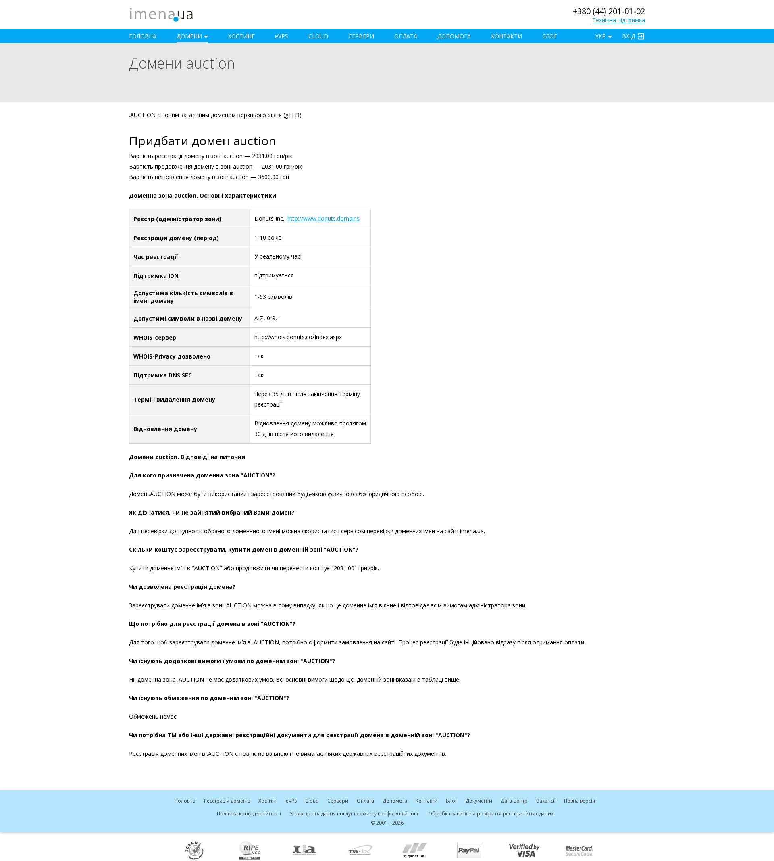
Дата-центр (514, 800)
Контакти (506, 36)
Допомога (454, 36)
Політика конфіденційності (249, 813)
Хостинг (241, 36)
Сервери (361, 36)
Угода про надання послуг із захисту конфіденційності (354, 813)
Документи (479, 800)
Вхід (628, 36)
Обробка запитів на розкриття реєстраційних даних (490, 813)
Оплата (405, 36)
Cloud (318, 36)
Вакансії (546, 800)
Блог (549, 36)
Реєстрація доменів (227, 800)
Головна (142, 36)
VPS (281, 36)
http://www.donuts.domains (323, 218)
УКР (600, 36)
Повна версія (579, 800)
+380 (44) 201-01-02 (609, 11)
